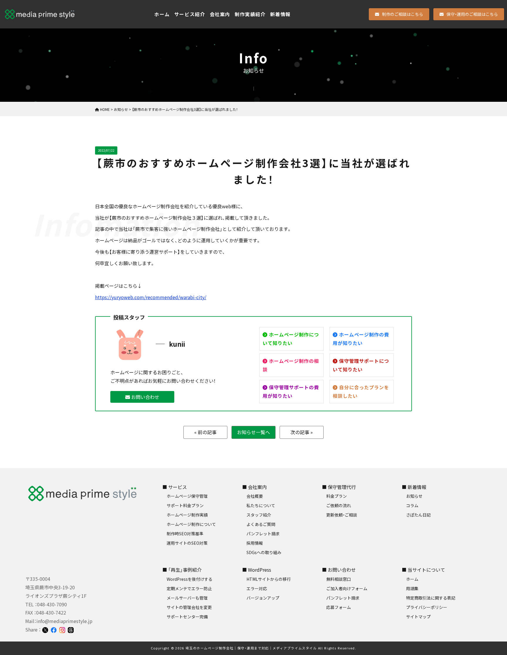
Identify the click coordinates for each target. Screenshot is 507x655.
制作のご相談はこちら (402, 14)
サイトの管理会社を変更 (189, 607)
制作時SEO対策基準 (185, 533)
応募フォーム (338, 607)
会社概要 (254, 496)
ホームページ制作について (191, 524)
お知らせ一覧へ (253, 432)
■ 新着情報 (414, 486)
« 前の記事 (205, 432)
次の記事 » (301, 432)
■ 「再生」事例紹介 (182, 569)
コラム (412, 505)
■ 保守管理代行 (339, 486)
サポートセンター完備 (187, 617)
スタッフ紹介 (258, 515)
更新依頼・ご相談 (341, 515)
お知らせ (414, 496)
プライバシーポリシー (426, 607)
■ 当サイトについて (423, 569)
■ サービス (174, 486)
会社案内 (220, 14)
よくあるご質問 (260, 524)
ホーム (162, 14)
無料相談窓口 (338, 579)
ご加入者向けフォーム (346, 588)
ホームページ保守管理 (187, 496)
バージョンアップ (262, 598)
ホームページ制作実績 (187, 515)
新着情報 (280, 14)
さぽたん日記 (418, 515)
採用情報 (254, 543)
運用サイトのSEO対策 (187, 543)
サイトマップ (418, 617)
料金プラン (336, 496)
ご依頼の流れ (338, 505)
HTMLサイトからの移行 (268, 579)
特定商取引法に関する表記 (430, 598)
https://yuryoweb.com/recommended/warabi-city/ (150, 297)
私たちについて (260, 505)
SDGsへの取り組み (263, 552)
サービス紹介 (189, 14)
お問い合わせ (144, 396)
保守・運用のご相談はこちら (472, 14)
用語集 (412, 588)
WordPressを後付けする (189, 579)
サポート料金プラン (185, 505)
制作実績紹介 (250, 14)
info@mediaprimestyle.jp (64, 620)
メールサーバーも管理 (187, 598)
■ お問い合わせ (339, 569)
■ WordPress (256, 569)
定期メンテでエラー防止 (189, 588)
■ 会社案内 (254, 486)
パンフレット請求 (263, 533)
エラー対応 (256, 588)
